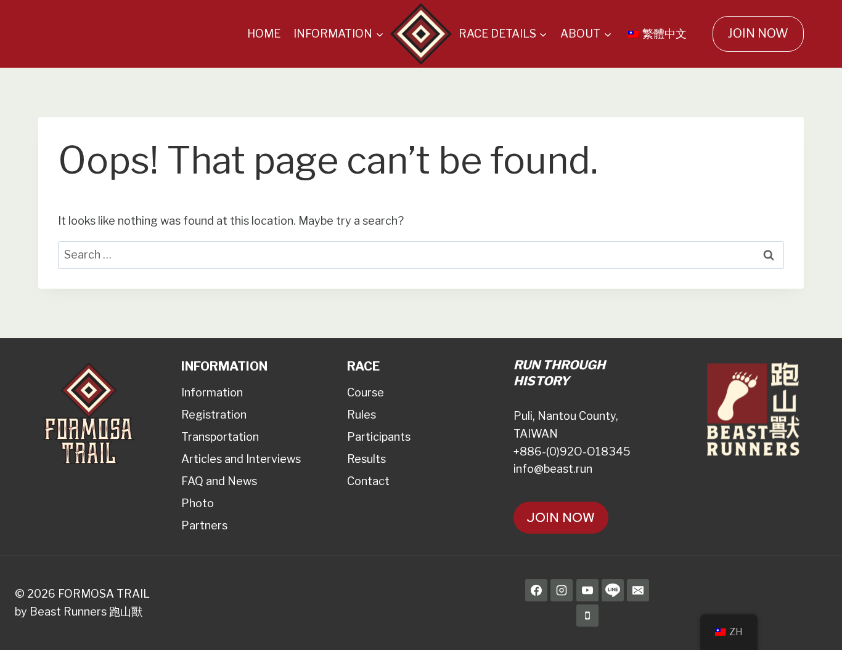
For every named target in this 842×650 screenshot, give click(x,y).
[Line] (613, 590)
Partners (204, 525)
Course (365, 392)
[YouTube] (587, 590)
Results (366, 458)
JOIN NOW (757, 33)
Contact (368, 481)
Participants (379, 436)
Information (212, 392)
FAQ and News (219, 481)
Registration (214, 414)
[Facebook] (536, 590)
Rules (361, 414)
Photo (197, 503)
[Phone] (587, 615)
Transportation (220, 436)
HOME (263, 33)
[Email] (638, 590)
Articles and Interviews (241, 458)
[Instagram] (561, 590)
